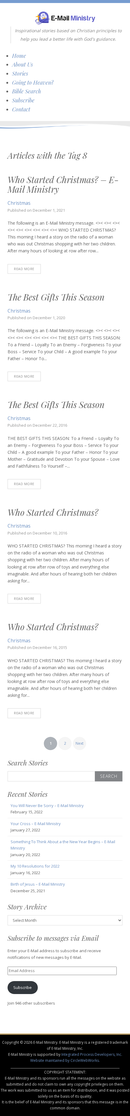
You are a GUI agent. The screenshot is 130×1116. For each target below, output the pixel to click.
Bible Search (26, 91)
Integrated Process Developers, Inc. (91, 1054)
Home (19, 55)
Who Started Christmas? (53, 512)
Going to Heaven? (33, 82)
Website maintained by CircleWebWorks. (65, 1060)
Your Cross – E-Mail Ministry (36, 823)
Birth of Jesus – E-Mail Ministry (38, 884)
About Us (22, 64)
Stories (20, 73)
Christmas (19, 203)
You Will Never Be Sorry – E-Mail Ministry (47, 805)
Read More (24, 269)
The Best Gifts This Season (56, 297)
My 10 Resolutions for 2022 (35, 866)
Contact (21, 109)
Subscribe (23, 100)
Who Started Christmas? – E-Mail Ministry (63, 184)
